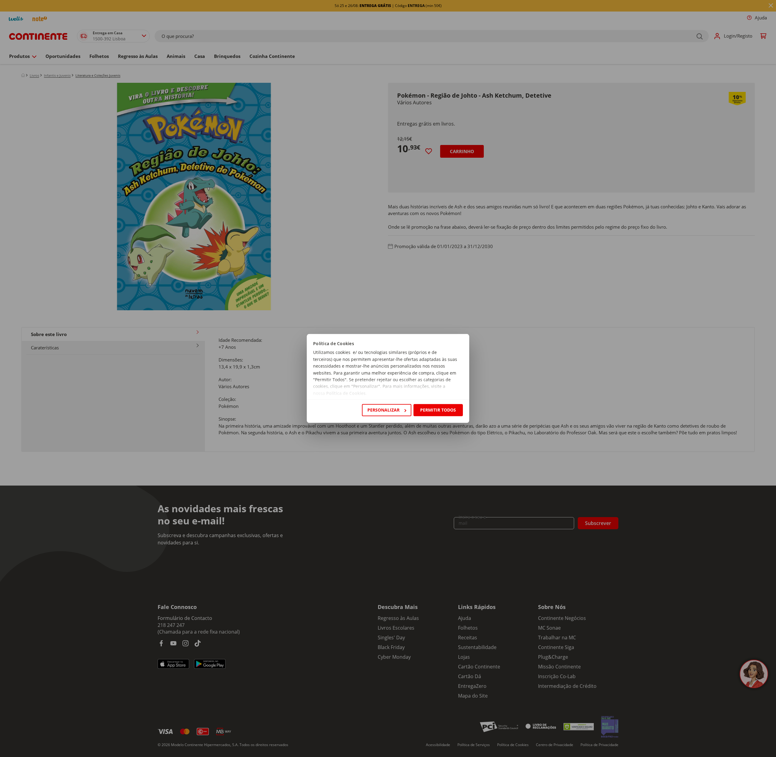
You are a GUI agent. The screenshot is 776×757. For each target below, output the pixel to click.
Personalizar (383, 410)
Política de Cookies (346, 393)
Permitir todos (438, 410)
